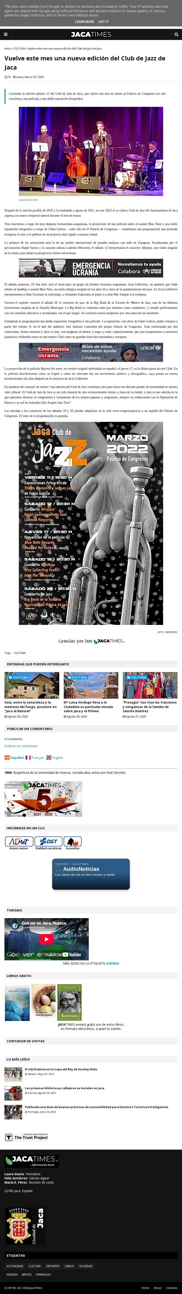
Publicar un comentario (21, 746)
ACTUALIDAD (15, 1266)
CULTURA (19, 48)
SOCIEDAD (85, 1266)
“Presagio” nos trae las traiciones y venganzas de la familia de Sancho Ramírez (150, 706)
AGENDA (112, 963)
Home (145, 1288)
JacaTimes (35, 1288)
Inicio (7, 48)
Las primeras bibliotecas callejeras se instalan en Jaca (64, 1088)
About (158, 1288)
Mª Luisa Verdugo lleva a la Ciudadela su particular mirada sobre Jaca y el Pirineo (88, 706)
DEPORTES (52, 1266)
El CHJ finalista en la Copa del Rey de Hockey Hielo (61, 1069)
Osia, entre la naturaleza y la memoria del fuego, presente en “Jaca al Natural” (30, 706)
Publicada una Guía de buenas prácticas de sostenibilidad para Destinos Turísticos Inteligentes (96, 1107)
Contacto (172, 1288)
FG (9, 77)
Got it (104, 22)
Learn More (84, 22)
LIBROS (69, 1266)
